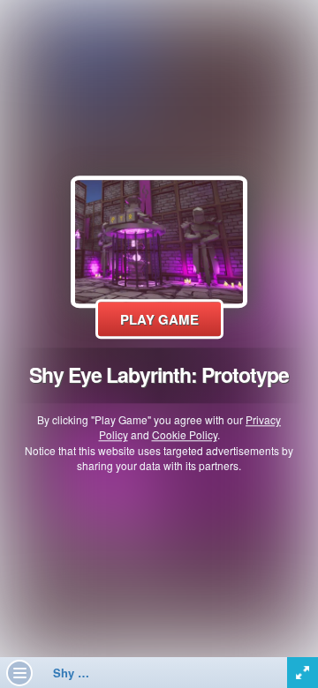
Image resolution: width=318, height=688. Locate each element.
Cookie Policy (184, 435)
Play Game (159, 319)
